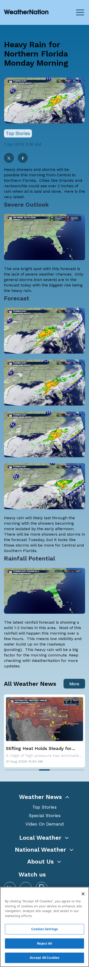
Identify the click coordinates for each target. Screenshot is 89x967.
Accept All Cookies (44, 958)
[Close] (83, 893)
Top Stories (44, 807)
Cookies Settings (44, 929)
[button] (44, 797)
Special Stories (45, 815)
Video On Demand (44, 824)
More (74, 683)
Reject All (44, 943)
